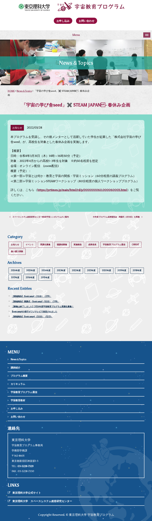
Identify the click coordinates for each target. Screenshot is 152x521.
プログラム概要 (19, 375)
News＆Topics (24, 91)
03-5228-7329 (26, 466)
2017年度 (15, 277)
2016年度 (30, 277)
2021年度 (91, 270)
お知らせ (15, 244)
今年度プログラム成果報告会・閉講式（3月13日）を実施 (117, 217)
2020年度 (106, 270)
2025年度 (30, 270)
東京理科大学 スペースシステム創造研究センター (42, 501)
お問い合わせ (86, 21)
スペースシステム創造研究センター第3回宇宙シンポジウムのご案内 (40, 217)
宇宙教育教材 (18, 400)
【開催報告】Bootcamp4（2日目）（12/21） (32, 316)
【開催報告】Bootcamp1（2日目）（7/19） (31, 296)
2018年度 (137, 270)
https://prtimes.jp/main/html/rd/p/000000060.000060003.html (82, 190)
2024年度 (46, 270)
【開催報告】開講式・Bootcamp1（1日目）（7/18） (35, 301)
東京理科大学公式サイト (26, 492)
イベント (30, 244)
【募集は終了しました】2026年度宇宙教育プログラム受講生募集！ (43, 306)
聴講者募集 (62, 244)
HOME (11, 91)
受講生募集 (45, 244)
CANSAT (135, 244)
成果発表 (92, 244)
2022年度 (76, 270)
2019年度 (122, 270)
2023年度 (61, 270)
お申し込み (63, 21)
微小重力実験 (17, 251)
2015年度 (45, 277)
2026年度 (15, 270)
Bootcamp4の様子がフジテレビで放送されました (34, 311)
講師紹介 (15, 367)
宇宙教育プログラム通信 (114, 244)
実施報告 (78, 244)
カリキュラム (18, 384)
